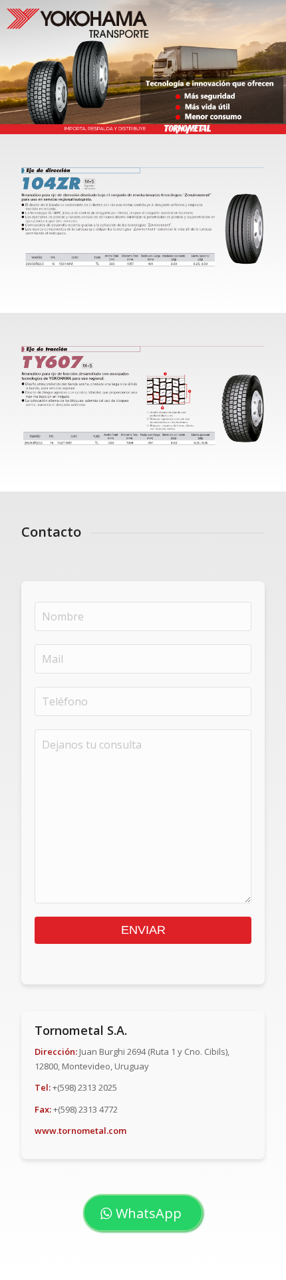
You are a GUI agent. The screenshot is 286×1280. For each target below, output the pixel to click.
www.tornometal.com (80, 1131)
